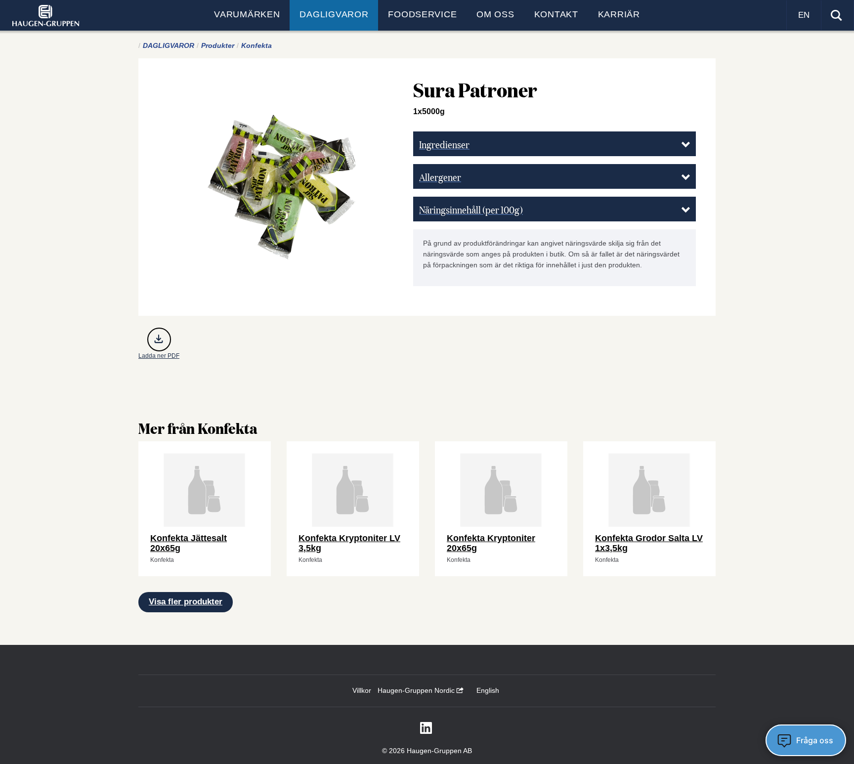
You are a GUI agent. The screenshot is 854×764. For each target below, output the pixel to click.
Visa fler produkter (185, 601)
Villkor (361, 690)
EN (804, 15)
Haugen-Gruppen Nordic (417, 690)
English (487, 690)
